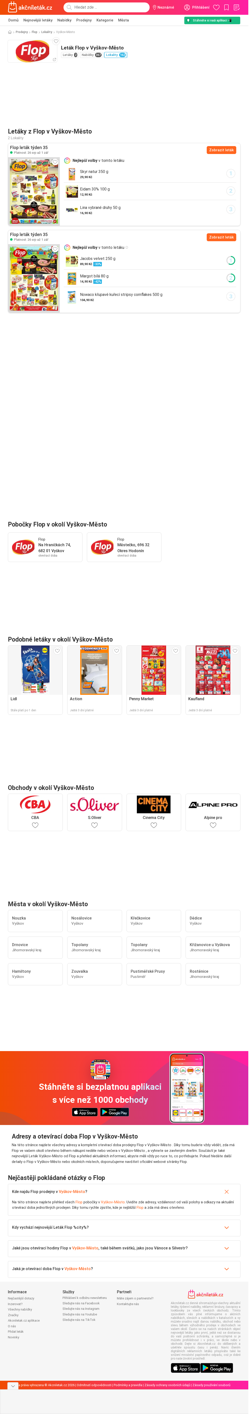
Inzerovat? (15, 1304)
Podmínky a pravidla (128, 1385)
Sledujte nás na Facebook (81, 1303)
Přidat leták (16, 1331)
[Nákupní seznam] (236, 7)
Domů (13, 20)
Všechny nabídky (20, 1309)
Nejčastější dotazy (21, 1298)
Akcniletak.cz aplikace (24, 1320)
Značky (13, 1315)
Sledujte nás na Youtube (80, 1314)
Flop (34, 32)
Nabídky (64, 20)
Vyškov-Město (72, 1191)
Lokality (46, 32)
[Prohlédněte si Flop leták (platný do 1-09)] (34, 191)
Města (123, 20)
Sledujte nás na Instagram (81, 1309)
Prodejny (84, 20)
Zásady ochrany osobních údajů (167, 1385)
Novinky (13, 1337)
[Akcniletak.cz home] (30, 7)
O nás (12, 1326)
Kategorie (104, 20)
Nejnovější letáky (37, 20)
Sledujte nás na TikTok (79, 1320)
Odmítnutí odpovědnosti (94, 1385)
